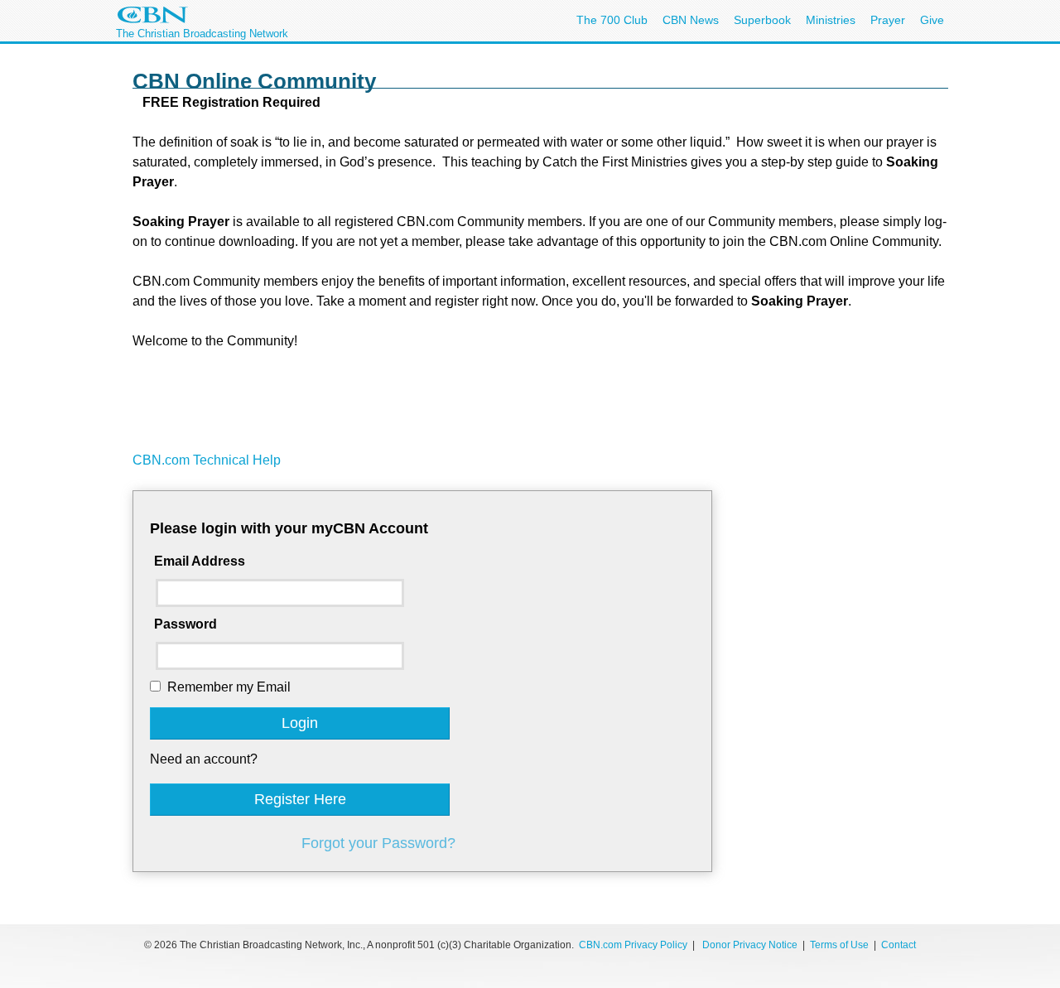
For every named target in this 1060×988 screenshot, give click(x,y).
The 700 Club (612, 20)
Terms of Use (840, 945)
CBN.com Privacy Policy (633, 945)
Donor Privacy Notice (749, 945)
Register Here (300, 799)
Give (932, 20)
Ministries (830, 20)
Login (300, 723)
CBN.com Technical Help (206, 460)
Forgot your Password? (378, 843)
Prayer (887, 20)
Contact (898, 945)
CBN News (690, 20)
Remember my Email (229, 687)
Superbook (762, 20)
